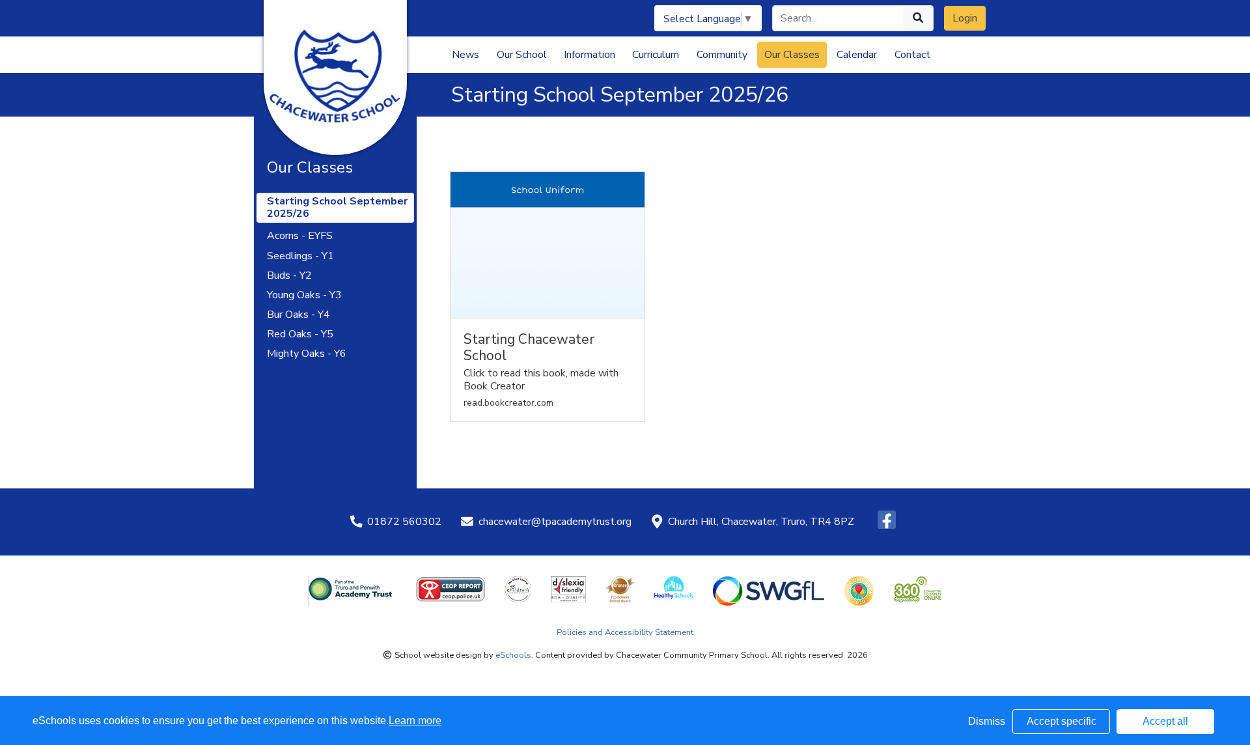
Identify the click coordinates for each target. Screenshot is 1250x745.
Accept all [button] (1165, 721)
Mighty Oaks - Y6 (306, 354)
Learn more (415, 720)
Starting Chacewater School (529, 347)
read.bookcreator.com (508, 403)
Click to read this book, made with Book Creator (541, 379)
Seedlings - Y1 (300, 256)
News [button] (465, 55)
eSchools (513, 655)
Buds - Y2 (289, 276)
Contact (912, 55)
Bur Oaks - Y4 (298, 315)
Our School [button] (522, 55)
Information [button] (589, 55)
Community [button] (722, 55)
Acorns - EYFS (300, 236)
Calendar (857, 55)
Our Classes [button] (792, 55)
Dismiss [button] (986, 721)
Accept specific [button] (1061, 721)
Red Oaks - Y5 (300, 334)
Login (964, 18)
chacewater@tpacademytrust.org (555, 521)
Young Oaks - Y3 (304, 295)
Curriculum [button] (655, 55)
